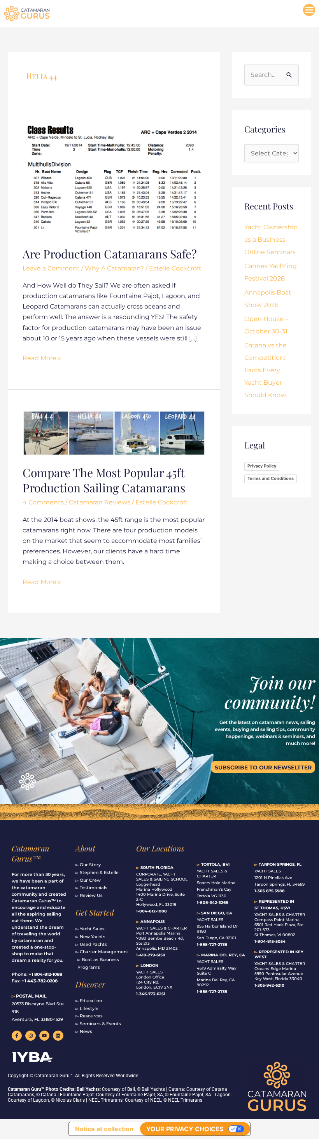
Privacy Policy (261, 466)
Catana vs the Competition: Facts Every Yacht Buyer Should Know (265, 370)
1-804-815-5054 (270, 941)
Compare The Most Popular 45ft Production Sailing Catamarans (104, 480)
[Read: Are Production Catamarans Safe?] (114, 179)
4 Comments (43, 502)
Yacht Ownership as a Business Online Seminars (271, 239)
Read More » (42, 357)
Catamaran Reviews (99, 502)
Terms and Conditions (270, 478)
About (85, 848)
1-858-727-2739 (212, 991)
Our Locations (160, 848)
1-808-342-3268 (212, 902)
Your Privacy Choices (184, 1129)
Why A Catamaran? (114, 268)
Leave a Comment (51, 268)
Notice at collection (104, 1129)
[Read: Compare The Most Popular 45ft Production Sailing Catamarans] (114, 432)
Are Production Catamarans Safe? (110, 254)
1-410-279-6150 (150, 955)
